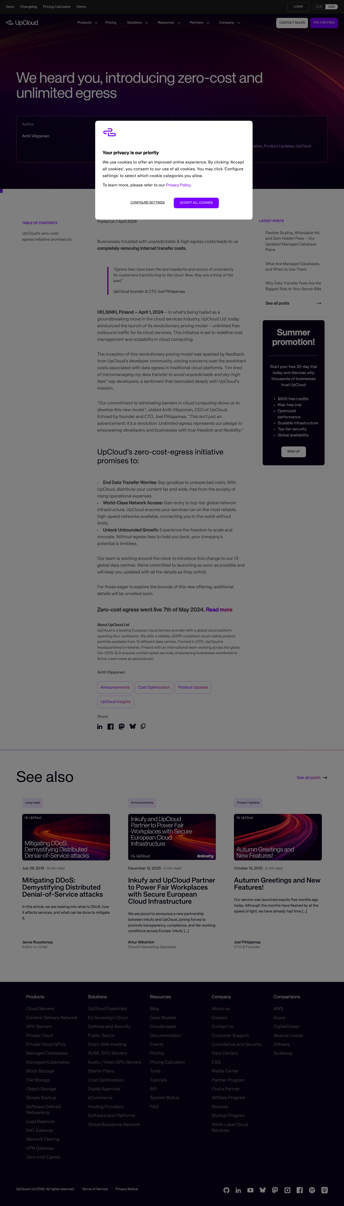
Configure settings (147, 202)
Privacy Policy (178, 185)
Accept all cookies (196, 202)
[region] (174, 170)
